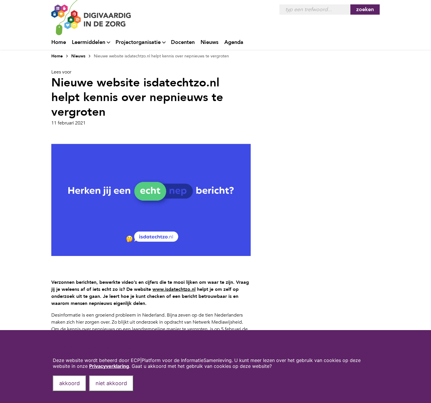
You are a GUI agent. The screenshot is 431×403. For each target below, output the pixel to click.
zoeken (365, 9)
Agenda (233, 42)
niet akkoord (111, 383)
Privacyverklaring (109, 366)
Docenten (183, 42)
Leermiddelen (88, 42)
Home (58, 42)
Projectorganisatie (138, 42)
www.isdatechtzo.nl (174, 289)
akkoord (69, 383)
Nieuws (209, 42)
